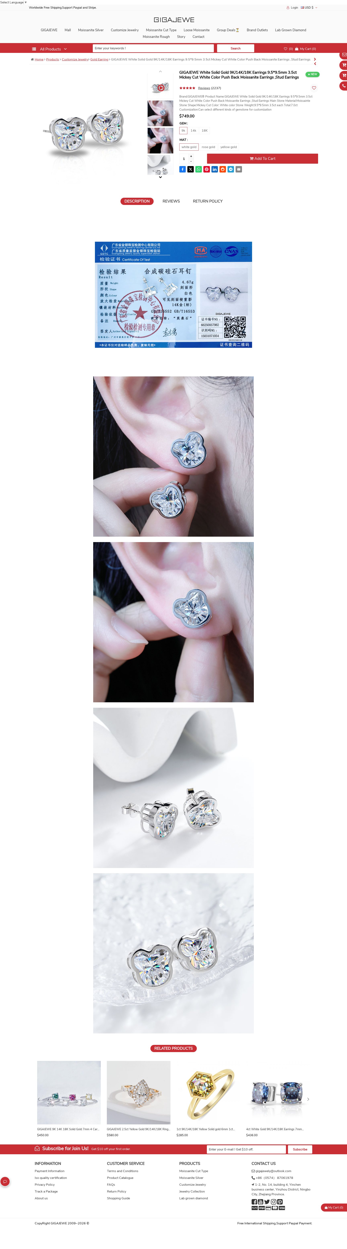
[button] (308, 1099)
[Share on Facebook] (182, 169)
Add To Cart (264, 158)
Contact (198, 36)
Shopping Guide (118, 1198)
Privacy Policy (45, 1184)
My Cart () (335, 1208)
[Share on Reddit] (222, 169)
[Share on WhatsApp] (198, 169)
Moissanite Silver (91, 30)
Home (39, 59)
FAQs (111, 1184)
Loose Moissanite (197, 30)
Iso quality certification (51, 1178)
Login (294, 8)
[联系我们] (5, 1181)
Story (181, 36)
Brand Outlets (257, 30)
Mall (68, 30)
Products (52, 59)
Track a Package (46, 1191)
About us (41, 1198)
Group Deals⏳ (228, 30)
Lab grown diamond (193, 1198)
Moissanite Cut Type (161, 30)
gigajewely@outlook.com (273, 1171)
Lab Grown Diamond (290, 30)
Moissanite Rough (156, 36)
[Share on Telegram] (231, 169)
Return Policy (116, 1191)
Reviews (204, 88)
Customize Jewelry (125, 30)
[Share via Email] (239, 169)
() (290, 49)
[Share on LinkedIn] (214, 169)
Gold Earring (99, 59)
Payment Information (49, 1171)
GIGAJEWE (49, 30)
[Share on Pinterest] (206, 169)
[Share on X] (190, 169)
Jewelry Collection (192, 1191)
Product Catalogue (120, 1178)
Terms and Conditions (122, 1171)
